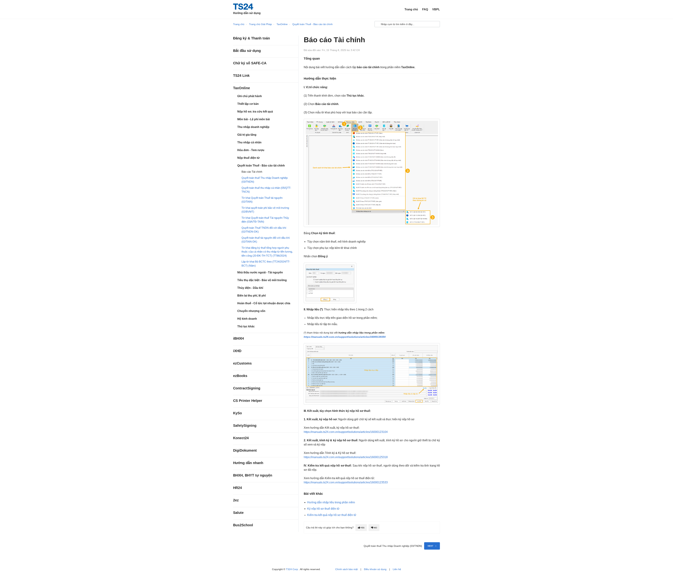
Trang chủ (411, 9)
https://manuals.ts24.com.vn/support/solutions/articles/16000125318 (346, 457)
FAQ (425, 9)
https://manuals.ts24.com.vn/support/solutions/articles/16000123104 (346, 431)
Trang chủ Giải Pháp (260, 24)
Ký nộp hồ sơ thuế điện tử (323, 508)
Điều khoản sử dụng (375, 569)
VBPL (436, 9)
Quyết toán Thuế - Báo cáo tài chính (312, 24)
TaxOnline (282, 24)
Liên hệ (397, 569)
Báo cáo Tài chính (252, 171)
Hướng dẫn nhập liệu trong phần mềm (331, 502)
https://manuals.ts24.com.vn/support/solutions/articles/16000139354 (345, 336)
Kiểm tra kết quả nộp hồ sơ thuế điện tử (331, 514)
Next (430, 546)
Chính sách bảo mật (346, 569)
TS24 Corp (292, 569)
